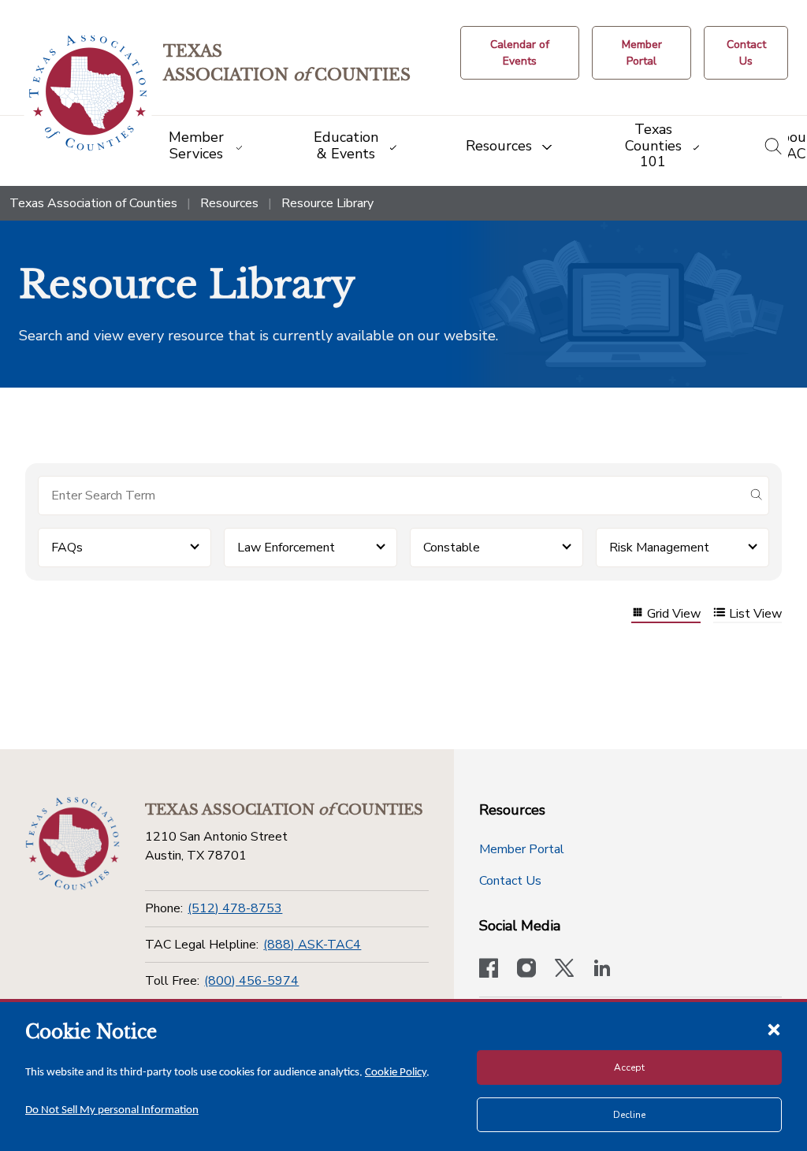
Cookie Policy (395, 1073)
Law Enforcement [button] (286, 547)
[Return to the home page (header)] (88, 93)
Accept (629, 1067)
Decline (629, 1114)
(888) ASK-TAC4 (312, 944)
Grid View (674, 614)
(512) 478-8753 (235, 908)
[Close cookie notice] (774, 1029)
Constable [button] (451, 547)
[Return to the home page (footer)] (72, 843)
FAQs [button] (67, 547)
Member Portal (521, 849)
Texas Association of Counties (93, 203)
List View (755, 614)
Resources (229, 203)
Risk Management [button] (659, 547)
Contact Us (510, 880)
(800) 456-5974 (251, 980)
